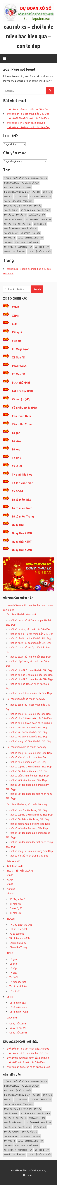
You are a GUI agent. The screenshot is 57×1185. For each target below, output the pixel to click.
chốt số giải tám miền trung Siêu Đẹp (29, 823)
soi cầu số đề (32, 219)
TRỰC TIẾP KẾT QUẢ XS (20, 870)
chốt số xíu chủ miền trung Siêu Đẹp (28, 855)
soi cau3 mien (21, 196)
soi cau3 (8, 196)
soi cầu (37, 205)
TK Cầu (11, 918)
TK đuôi (17, 466)
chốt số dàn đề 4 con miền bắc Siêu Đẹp (30, 670)
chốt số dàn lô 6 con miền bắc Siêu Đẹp (30, 718)
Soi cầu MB (21, 215)
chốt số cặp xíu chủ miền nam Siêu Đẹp (30, 766)
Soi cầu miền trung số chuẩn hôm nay (27, 804)
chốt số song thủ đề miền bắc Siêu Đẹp (30, 741)
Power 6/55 (19, 366)
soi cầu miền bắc (37, 215)
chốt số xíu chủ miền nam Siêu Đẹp (28, 757)
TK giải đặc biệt (22, 474)
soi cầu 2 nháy (11, 210)
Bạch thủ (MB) (21, 382)
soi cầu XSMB (40, 224)
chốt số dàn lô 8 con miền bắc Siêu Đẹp (28, 113)
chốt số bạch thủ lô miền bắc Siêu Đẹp (30, 656)
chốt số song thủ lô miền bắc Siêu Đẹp (30, 713)
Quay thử (18, 525)
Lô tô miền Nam (22, 508)
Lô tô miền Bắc (21, 499)
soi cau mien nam (12, 201)
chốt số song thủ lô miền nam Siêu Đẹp (30, 752)
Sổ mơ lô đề (13, 861)
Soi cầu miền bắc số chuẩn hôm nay (26, 698)
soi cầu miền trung (13, 219)
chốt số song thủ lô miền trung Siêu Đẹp (31, 851)
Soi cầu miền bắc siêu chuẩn (22, 614)
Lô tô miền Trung (23, 516)
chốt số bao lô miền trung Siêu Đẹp (28, 810)
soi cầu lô (9, 215)
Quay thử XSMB (22, 533)
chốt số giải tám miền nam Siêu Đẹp (29, 775)
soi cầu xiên (10, 224)
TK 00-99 (17, 491)
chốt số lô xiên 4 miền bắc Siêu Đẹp (28, 736)
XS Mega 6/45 (20, 349)
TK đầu (16, 458)
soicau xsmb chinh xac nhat (18, 205)
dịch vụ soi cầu (11, 183)
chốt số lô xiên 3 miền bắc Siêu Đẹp (28, 732)
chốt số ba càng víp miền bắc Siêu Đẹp (30, 629)
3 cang (7, 178)
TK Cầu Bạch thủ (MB (20, 924)
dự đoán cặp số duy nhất (17, 192)
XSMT (15, 324)
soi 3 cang (47, 192)
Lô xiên (16, 441)
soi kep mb (25, 233)
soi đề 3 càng (18, 251)
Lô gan (16, 433)
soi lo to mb (10, 237)
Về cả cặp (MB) (21, 399)
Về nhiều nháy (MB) (24, 407)
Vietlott (16, 341)
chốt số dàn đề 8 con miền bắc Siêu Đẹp (31, 679)
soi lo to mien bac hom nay (30, 237)
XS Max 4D (18, 357)
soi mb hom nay (25, 247)
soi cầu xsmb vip (12, 228)
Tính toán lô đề (15, 866)
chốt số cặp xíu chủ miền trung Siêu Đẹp (31, 814)
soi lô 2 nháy (33, 242)
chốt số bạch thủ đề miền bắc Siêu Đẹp (30, 642)
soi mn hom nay (42, 247)
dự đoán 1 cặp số (30, 183)
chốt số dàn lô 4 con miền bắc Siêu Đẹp (28, 109)
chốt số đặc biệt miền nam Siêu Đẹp (28, 771)
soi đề (7, 251)
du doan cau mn (39, 178)
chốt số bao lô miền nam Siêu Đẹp (27, 761)
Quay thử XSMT (22, 541)
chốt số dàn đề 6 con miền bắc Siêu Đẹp (28, 127)
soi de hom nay (11, 233)
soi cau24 (34, 196)
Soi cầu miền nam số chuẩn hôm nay (26, 746)
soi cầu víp (46, 219)
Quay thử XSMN (22, 550)
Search (37, 289)
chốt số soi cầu (21, 178)
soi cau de (46, 196)
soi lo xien (20, 242)
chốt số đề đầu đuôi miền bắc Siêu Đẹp (28, 118)
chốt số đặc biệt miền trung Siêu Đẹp (29, 819)
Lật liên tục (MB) (22, 391)
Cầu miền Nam (21, 416)
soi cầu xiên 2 (24, 224)
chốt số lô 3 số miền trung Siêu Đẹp (28, 828)
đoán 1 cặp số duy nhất (39, 251)
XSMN (15, 315)
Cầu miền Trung (22, 424)
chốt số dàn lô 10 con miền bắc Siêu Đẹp (31, 633)
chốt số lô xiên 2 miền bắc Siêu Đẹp (26, 122)
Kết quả (17, 332)
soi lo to (36, 233)
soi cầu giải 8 (43, 210)
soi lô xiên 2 (10, 247)
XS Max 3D (18, 374)
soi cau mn (28, 201)
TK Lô (10, 953)
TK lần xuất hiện (22, 483)
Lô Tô (10, 996)
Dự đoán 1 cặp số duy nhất (17, 187)
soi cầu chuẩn (28, 210)
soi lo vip (8, 242)
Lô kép (16, 449)
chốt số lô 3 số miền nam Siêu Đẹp (28, 780)
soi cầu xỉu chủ (29, 228)
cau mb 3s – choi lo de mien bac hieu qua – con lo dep (28, 36)
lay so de (36, 192)
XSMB (15, 307)
